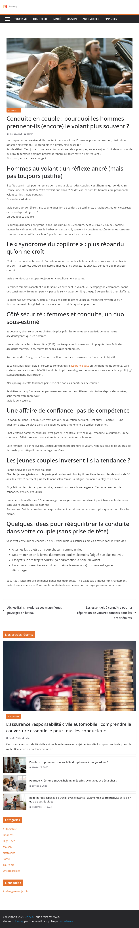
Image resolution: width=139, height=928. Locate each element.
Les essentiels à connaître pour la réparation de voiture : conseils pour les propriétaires (104, 613)
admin (30, 133)
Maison (72, 19)
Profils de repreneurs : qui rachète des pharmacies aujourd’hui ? (68, 762)
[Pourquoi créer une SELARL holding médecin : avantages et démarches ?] (14, 783)
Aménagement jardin (16, 891)
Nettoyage (9, 853)
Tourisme (20, 19)
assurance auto (79, 365)
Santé (57, 19)
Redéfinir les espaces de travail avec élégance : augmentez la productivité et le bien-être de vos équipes (80, 799)
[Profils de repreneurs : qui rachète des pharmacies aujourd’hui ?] (14, 765)
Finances (111, 19)
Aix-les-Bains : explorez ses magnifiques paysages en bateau (34, 610)
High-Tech (40, 19)
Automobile (91, 19)
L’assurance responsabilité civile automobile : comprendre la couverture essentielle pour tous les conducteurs (68, 727)
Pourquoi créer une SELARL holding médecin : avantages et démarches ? (73, 780)
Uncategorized (11, 870)
